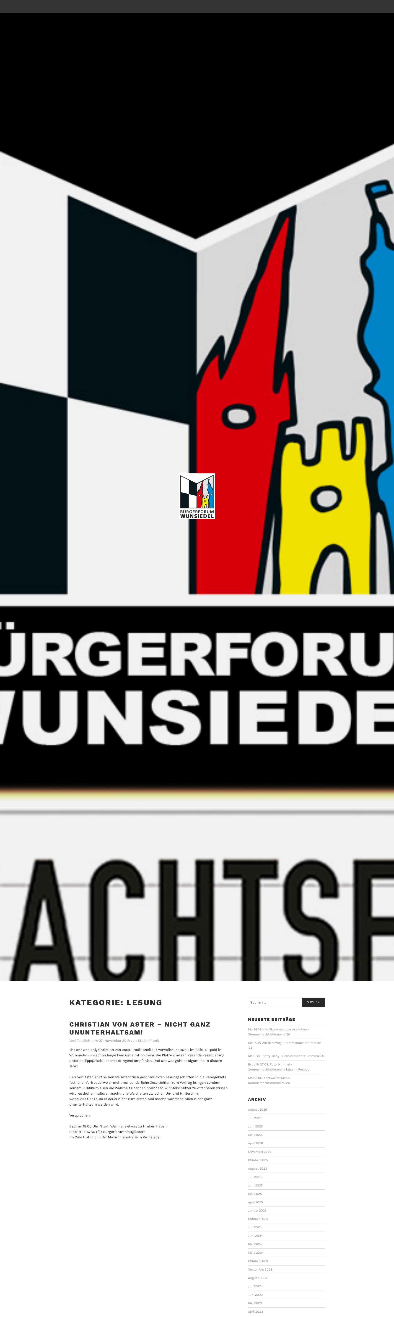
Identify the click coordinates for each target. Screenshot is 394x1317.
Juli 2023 (255, 1286)
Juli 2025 (255, 1177)
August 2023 (257, 1278)
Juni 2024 (255, 1236)
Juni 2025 (255, 1185)
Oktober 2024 (258, 1219)
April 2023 (255, 1312)
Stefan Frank (148, 1040)
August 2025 (257, 1169)
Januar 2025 (257, 1210)
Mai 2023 (255, 1303)
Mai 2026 (255, 1135)
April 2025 (255, 1202)
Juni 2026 (255, 1126)
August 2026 (257, 1110)
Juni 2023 (255, 1295)
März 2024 (256, 1253)
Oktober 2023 (258, 1261)
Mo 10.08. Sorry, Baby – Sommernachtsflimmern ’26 (286, 1056)
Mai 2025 (255, 1194)
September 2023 (260, 1269)
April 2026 (255, 1143)
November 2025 (259, 1152)
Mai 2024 (255, 1244)
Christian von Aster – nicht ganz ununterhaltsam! (140, 1028)
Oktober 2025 (258, 1160)
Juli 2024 (255, 1227)
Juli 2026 (255, 1118)
